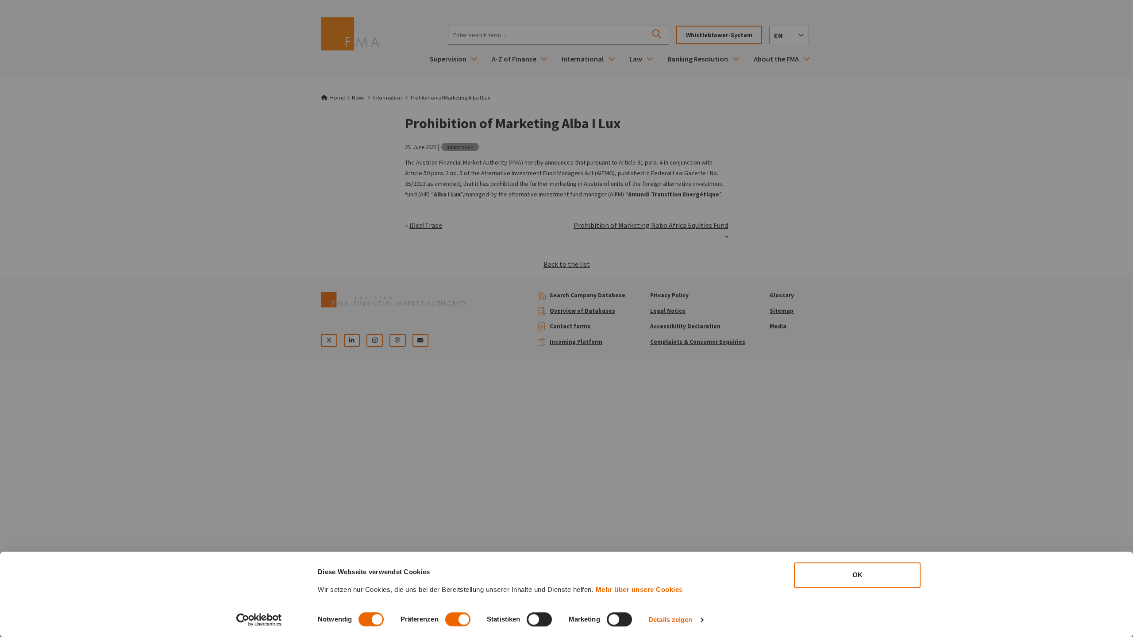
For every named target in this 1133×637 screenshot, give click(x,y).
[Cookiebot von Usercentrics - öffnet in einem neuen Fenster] (259, 619)
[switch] (457, 619)
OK (857, 575)
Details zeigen (670, 619)
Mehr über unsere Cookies (639, 589)
